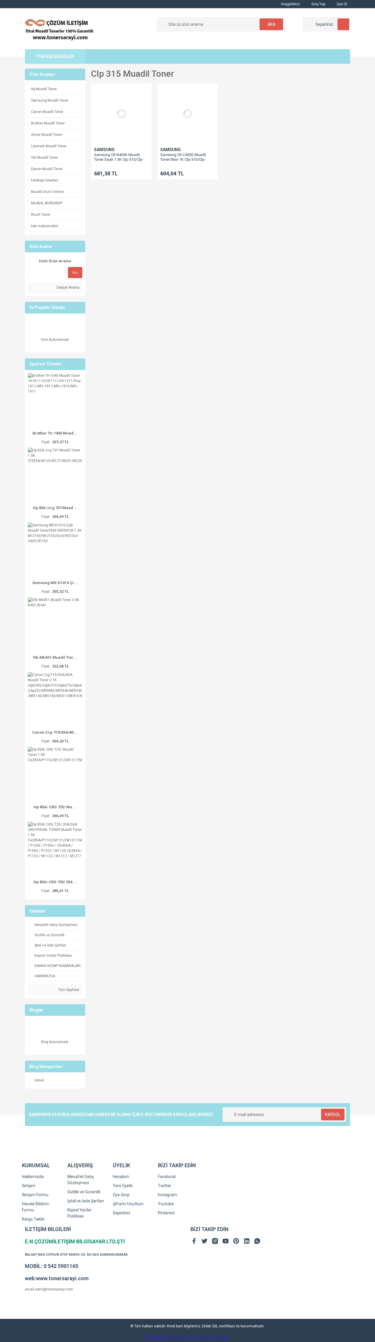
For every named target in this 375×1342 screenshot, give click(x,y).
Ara (75, 273)
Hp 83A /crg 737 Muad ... (55, 508)
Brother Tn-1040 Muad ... (55, 433)
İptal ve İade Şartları (85, 1201)
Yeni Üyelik (123, 1185)
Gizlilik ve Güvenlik (83, 1191)
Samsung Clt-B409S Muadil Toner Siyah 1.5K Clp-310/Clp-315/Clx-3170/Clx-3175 (119, 159)
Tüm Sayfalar (68, 990)
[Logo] (59, 28)
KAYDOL (332, 1114)
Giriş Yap (318, 4)
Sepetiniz (121, 1213)
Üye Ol (341, 4)
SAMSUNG (104, 149)
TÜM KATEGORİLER (55, 56)
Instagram (167, 1194)
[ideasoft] (156, 1338)
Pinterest (166, 1213)
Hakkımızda (33, 1176)
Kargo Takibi (33, 1219)
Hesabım (121, 1176)
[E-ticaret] (187, 1338)
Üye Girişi (121, 1194)
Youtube (166, 1203)
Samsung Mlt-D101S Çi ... (55, 583)
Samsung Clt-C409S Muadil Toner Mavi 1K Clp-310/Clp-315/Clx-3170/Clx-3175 (183, 159)
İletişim (28, 1185)
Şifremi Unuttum (128, 1203)
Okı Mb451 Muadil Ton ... (55, 657)
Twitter (164, 1185)
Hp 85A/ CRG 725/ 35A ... (55, 882)
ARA (271, 24)
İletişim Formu (35, 1194)
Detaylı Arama (67, 287)
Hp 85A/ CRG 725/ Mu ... (55, 807)
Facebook (167, 1176)
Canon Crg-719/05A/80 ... (55, 732)
